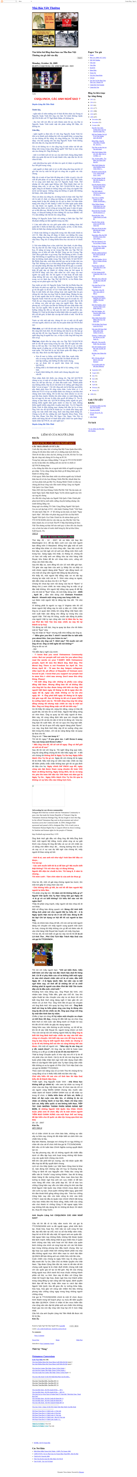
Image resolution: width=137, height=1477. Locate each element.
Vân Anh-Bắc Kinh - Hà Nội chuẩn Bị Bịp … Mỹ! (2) (48, 1392)
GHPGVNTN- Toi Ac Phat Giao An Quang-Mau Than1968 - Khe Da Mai (56, 1454)
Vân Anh (92, 62)
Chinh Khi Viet (94, 87)
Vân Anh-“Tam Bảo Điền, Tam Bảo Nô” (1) (45, 1381)
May (93, 382)
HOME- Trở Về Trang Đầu (42, 1443)
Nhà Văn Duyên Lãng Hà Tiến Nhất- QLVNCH (48, 1459)
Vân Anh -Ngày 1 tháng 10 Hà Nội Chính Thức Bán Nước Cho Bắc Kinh (54, 1407)
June (93, 379)
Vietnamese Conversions (43, 1356)
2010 (92, 114)
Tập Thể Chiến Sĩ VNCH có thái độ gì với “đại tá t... (98, 193)
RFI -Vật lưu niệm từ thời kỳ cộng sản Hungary (98, 359)
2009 (92, 117)
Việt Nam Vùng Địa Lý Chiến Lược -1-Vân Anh (46, 1411)
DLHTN (92, 68)
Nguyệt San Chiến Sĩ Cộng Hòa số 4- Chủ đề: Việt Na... (98, 267)
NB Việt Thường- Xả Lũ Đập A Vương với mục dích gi (99, 261)
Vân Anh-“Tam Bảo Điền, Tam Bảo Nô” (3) (45, 1385)
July (93, 376)
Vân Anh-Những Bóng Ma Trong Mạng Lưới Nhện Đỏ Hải (50, 1362)
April (94, 384)
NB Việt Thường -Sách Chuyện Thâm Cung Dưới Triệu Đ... (99, 306)
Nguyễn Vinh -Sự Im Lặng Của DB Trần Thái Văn (98, 223)
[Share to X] (74, 1326)
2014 (92, 102)
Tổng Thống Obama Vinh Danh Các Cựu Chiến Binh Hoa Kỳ (98, 206)
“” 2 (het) (40, 1426)
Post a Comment (39, 1335)
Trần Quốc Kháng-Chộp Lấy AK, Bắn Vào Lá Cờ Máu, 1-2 (99, 154)
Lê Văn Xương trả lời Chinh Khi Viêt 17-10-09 (99, 274)
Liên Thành (93, 417)
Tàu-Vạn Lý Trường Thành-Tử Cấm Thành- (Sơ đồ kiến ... (99, 199)
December (95, 119)
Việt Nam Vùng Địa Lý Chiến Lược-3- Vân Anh (46, 1415)
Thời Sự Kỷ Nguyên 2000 (42, 1456)
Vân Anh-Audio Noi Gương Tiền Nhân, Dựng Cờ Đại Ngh (49, 1372)
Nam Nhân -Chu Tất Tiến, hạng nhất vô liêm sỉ (98, 291)
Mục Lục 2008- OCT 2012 (98, 57)
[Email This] (70, 1326)
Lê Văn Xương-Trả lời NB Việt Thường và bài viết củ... (98, 180)
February (95, 387)
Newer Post (35, 1340)
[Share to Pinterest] (77, 1326)
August (94, 373)
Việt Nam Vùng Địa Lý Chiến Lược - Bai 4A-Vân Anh (48, 1417)
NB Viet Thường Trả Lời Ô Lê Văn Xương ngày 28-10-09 (99, 136)
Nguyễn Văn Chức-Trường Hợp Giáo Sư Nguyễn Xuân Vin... (99, 129)
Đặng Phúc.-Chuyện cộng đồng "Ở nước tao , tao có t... (98, 142)
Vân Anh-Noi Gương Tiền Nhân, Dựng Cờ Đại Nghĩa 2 (48, 1370)
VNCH (92, 78)
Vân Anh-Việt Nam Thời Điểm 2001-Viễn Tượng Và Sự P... (99, 330)
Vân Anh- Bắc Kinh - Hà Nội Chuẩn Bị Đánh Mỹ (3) (48, 1403)
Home (57, 1340)
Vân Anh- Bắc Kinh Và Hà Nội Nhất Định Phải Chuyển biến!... (51, 1377)
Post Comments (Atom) (47, 1343)
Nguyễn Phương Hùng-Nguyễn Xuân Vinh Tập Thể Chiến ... (99, 186)
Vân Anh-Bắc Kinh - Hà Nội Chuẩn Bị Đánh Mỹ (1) (47, 1398)
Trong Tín (93, 73)
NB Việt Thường (95, 60)
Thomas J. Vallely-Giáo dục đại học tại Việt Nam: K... (99, 337)
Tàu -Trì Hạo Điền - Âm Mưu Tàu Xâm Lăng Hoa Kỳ (99, 160)
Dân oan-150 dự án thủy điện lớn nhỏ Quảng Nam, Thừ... (99, 230)
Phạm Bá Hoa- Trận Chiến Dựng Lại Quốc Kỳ (99, 217)
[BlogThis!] (72, 1326)
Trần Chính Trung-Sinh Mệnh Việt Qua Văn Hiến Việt (99, 319)
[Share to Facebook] (76, 1326)
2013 (92, 105)
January (94, 390)
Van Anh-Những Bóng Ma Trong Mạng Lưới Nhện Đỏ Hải (49, 1364)
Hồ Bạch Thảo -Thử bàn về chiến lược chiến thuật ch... (99, 248)
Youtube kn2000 (95, 410)
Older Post (79, 1340)
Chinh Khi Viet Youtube (97, 85)
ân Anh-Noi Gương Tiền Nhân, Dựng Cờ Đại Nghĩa (48, 1368)
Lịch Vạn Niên (37, 1360)
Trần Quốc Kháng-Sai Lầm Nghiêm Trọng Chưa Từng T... (98, 167)
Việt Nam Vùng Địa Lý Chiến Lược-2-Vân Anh (46, 1413)
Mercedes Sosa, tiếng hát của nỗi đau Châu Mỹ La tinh (99, 280)
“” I (38, 1424)
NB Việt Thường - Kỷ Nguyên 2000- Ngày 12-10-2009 (98, 313)
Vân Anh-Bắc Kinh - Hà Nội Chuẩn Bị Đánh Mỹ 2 (47, 1400)
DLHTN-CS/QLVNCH (59, 1329)
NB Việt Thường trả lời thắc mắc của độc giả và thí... (99, 348)
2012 (92, 108)
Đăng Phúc (93, 70)
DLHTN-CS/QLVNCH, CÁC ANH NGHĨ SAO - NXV (99, 173)
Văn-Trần (93, 65)
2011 (92, 111)
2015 (92, 99)
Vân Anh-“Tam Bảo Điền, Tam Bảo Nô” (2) (45, 1383)
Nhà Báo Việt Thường (46, 8)
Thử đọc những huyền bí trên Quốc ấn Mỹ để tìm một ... (99, 254)
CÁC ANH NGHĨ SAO (44, 1329)
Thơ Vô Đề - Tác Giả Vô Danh (43, 1461)
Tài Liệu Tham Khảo (96, 75)
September (95, 370)
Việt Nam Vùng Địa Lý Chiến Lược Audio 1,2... (46, 1419)
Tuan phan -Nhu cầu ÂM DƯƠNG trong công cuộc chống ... (99, 236)
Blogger (81, 1472)
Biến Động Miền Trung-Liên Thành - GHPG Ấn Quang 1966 (52, 1451)
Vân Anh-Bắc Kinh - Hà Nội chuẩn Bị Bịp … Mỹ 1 (47, 1390)
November (95, 122)
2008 (92, 394)
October (94, 125)
